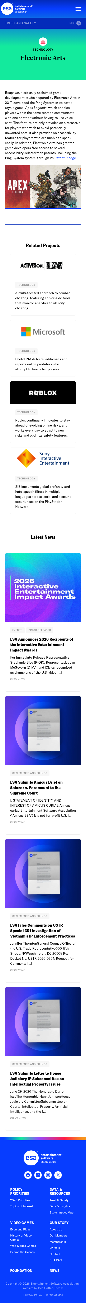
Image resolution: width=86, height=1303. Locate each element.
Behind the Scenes (22, 1252)
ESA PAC (56, 1260)
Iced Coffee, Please (50, 1288)
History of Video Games (21, 1238)
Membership (58, 1242)
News (54, 1271)
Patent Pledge (65, 158)
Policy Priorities (19, 1192)
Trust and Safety (20, 23)
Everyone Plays (20, 1229)
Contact (55, 1254)
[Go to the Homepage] (17, 8)
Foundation (21, 1271)
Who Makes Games (23, 1246)
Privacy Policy (32, 1295)
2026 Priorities (20, 1200)
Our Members (58, 1235)
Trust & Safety (59, 1200)
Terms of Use (54, 1295)
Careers (55, 1248)
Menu (72, 23)
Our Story (59, 1223)
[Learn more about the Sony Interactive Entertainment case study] (43, 480)
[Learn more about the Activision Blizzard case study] (43, 285)
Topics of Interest (21, 1206)
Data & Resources (60, 1192)
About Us (56, 1229)
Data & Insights (60, 1206)
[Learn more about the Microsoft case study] (43, 348)
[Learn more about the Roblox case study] (43, 412)
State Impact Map (61, 1212)
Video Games (22, 1223)
